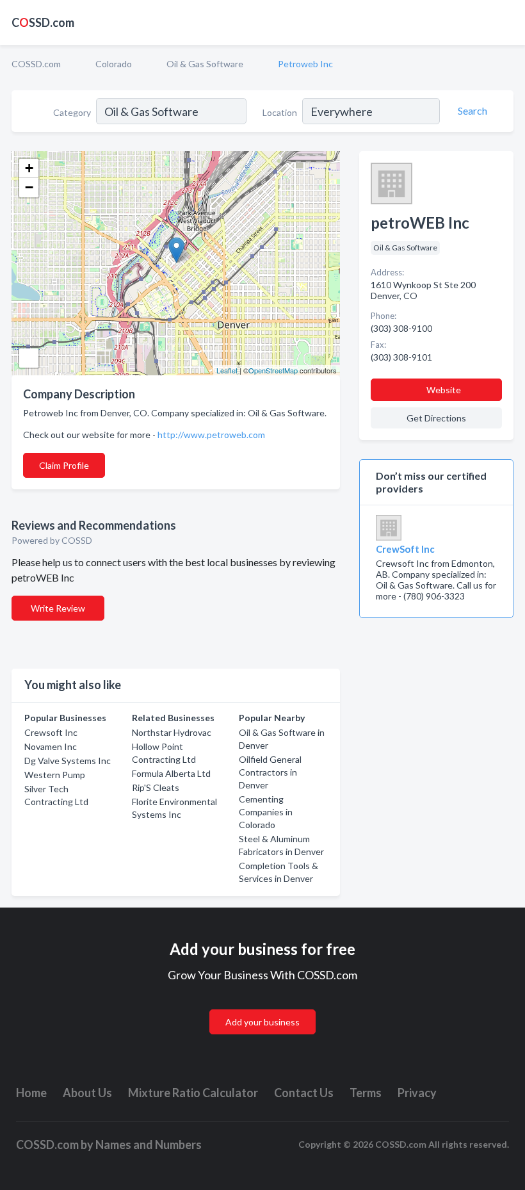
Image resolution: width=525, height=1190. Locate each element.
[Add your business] (262, 1006)
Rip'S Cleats (155, 787)
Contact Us (304, 1093)
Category (72, 112)
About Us (87, 1093)
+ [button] (29, 168)
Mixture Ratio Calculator (193, 1093)
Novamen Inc (50, 746)
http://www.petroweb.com (211, 434)
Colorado (113, 63)
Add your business (262, 1021)
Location (279, 112)
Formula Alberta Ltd (171, 773)
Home (31, 1093)
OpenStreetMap (273, 370)
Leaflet (227, 370)
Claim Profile (64, 465)
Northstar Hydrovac (171, 732)
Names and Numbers (148, 1144)
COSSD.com (36, 63)
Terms (366, 1093)
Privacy (417, 1093)
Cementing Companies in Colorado (266, 812)
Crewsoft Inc (50, 732)
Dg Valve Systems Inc (67, 760)
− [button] (29, 187)
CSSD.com (43, 22)
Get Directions (436, 417)
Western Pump (54, 774)
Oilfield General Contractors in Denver (270, 772)
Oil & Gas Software (204, 63)
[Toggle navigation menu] (507, 22)
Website (443, 389)
